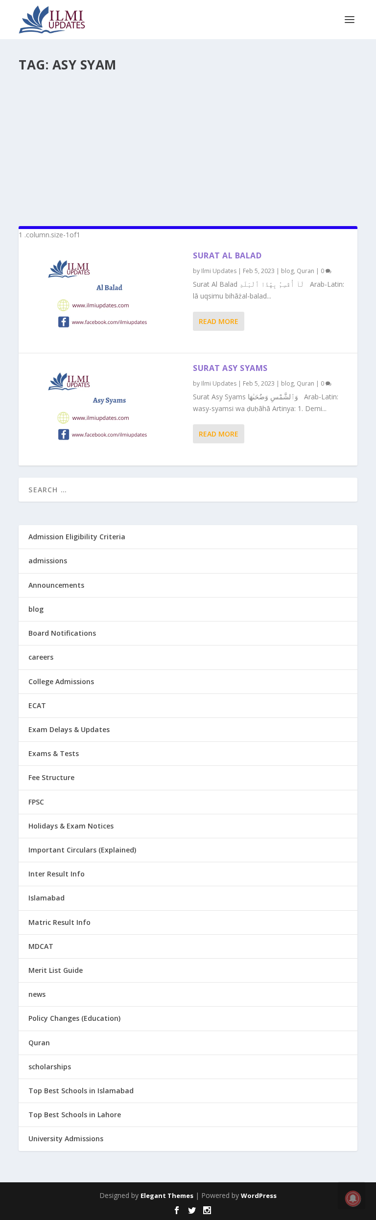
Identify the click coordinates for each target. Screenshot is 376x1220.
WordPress (259, 1195)
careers (40, 657)
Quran (305, 271)
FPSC (36, 801)
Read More (218, 321)
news (37, 994)
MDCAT (40, 946)
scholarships (49, 1066)
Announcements (56, 585)
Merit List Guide (55, 970)
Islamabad (46, 897)
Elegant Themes (167, 1195)
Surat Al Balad (227, 255)
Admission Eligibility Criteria (76, 536)
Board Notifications (62, 633)
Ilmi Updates (218, 271)
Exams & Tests (53, 753)
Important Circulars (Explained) (82, 849)
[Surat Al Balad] (105, 297)
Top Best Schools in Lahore (74, 1114)
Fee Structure (51, 777)
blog (287, 271)
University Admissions (65, 1138)
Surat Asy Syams (230, 368)
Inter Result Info (56, 873)
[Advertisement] (188, 145)
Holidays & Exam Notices (71, 825)
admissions (47, 560)
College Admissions (61, 681)
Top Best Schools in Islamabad (81, 1090)
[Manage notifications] (353, 1198)
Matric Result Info (59, 922)
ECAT (37, 705)
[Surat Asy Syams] (105, 409)
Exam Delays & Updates (69, 729)
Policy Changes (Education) (74, 1018)
